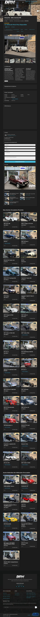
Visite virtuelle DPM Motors (31, 594)
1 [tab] (9, 220)
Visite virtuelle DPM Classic (31, 593)
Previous (2, 11)
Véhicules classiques (6, 598)
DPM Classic (17, 593)
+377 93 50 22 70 (31, 2)
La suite (6, 81)
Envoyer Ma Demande (20, 161)
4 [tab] (13, 220)
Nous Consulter (7, 243)
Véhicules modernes (6, 596)
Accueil (29, 615)
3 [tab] (11, 220)
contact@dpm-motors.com (11, 135)
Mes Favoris (31, 3)
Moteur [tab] (18, 31)
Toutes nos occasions (6, 594)
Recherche (5, 593)
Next (38, 11)
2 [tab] (10, 220)
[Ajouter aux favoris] (18, 220)
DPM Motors (17, 594)
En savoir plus (14, 226)
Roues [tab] (22, 31)
